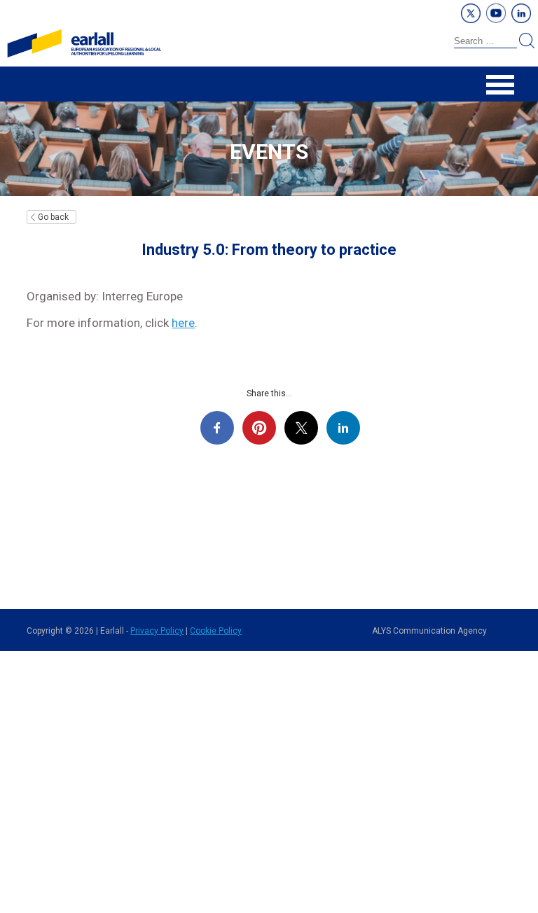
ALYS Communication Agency (429, 631)
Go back (53, 217)
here (183, 323)
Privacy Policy (157, 631)
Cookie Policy (216, 631)
